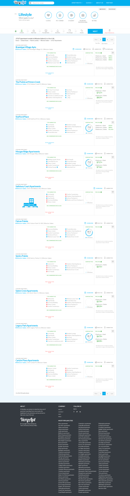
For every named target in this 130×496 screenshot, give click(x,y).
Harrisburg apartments (84, 427)
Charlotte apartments (63, 454)
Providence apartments (104, 427)
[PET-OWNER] (59, 15)
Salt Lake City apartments (105, 439)
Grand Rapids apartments (65, 492)
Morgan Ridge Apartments (28, 151)
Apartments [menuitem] (76, 3)
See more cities (102, 488)
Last (112, 39)
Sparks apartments (103, 454)
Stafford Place (22, 116)
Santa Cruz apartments (104, 448)
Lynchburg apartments (84, 458)
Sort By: (97, 43)
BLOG (75, 409)
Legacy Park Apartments (27, 325)
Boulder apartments (63, 446)
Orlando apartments (83, 486)
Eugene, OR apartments (64, 486)
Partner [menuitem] (109, 3)
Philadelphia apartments (84, 490)
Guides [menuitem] (89, 3)
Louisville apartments (83, 456)
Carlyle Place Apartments (27, 360)
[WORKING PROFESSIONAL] (83, 15)
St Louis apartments (103, 460)
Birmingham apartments (64, 437)
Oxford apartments (83, 488)
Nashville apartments (83, 475)
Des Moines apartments (64, 479)
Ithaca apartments (83, 440)
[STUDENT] (71, 15)
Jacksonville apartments (84, 442)
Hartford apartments (83, 429)
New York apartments (84, 484)
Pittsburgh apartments (104, 423)
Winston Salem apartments (105, 486)
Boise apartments (62, 442)
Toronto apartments (103, 469)
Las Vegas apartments (84, 448)
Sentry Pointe (22, 256)
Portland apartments (103, 425)
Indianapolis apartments (84, 435)
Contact (60, 412)
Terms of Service (24, 425)
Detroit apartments (63, 481)
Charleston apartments (64, 452)
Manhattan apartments (84, 461)
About (60, 409)
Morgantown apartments (84, 473)
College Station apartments (65, 465)
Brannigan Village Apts (26, 47)
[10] (81, 31)
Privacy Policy (33, 425)
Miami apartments (83, 465)
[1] (21, 31)
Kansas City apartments (84, 444)
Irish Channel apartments (84, 439)
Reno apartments (102, 431)
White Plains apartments (104, 482)
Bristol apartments (63, 448)
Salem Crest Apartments (27, 290)
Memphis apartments (83, 463)
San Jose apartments (103, 446)
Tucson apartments (103, 471)
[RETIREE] (94, 15)
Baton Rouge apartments (64, 435)
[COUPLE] (48, 15)
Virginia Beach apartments (105, 477)
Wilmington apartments (104, 484)
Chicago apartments (63, 458)
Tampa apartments (103, 463)
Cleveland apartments (64, 463)
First (96, 39)
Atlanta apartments (63, 429)
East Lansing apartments (64, 484)
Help (59, 414)
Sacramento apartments (104, 437)
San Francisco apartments (105, 444)
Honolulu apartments (83, 431)
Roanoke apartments (103, 435)
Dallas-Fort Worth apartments (66, 475)
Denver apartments (63, 477)
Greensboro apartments (84, 423)
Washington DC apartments (105, 479)
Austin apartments (63, 431)
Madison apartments (83, 460)
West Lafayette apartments (105, 481)
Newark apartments (83, 477)
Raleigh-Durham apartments (105, 429)
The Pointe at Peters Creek (28, 82)
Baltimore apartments (63, 433)
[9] (69, 31)
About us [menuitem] (99, 3)
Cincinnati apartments (64, 460)
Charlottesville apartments (65, 456)
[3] (33, 31)
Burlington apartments (64, 450)
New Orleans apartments (84, 482)
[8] (60, 31)
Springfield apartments (104, 456)
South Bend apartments (104, 452)
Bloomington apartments (64, 440)
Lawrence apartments (84, 450)
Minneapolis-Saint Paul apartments (87, 471)
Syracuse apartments (103, 461)
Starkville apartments (103, 458)
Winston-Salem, (21, 49)
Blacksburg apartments (64, 439)
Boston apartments (63, 444)
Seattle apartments (103, 450)
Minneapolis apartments (84, 469)
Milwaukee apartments (84, 467)
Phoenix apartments (83, 492)
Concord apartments (63, 473)
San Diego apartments (104, 442)
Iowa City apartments (83, 437)
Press (59, 416)
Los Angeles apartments (84, 454)
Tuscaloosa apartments (104, 475)
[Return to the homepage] (20, 3)
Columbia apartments (63, 467)
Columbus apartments (64, 471)
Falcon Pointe (22, 221)
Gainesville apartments (64, 488)
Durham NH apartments (64, 482)
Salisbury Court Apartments (28, 186)
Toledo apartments (103, 465)
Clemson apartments (63, 461)
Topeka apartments (103, 467)
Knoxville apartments (83, 446)
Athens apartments (63, 427)
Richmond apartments (104, 433)
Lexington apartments (84, 452)
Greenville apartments (84, 425)
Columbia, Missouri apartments (66, 469)
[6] (48, 31)
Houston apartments (83, 433)
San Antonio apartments (104, 440)
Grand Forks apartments (64, 490)
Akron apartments (63, 423)
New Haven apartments (84, 481)
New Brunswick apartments (85, 479)
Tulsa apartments (102, 473)
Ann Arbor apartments (64, 425)
